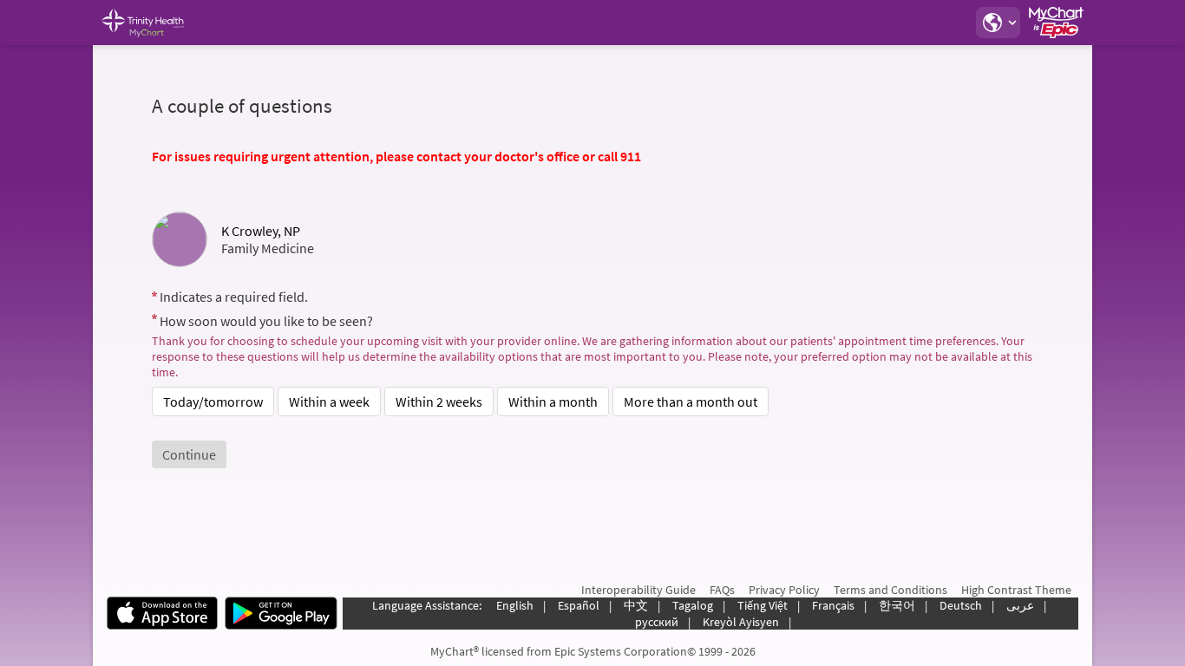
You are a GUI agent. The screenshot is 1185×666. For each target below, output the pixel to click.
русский (656, 622)
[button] (997, 22)
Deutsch (960, 605)
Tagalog (692, 605)
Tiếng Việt (762, 605)
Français (833, 605)
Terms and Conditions (890, 589)
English (515, 605)
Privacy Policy (784, 589)
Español (578, 605)
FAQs (722, 589)
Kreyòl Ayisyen (741, 622)
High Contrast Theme (1016, 589)
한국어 (897, 605)
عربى (1020, 605)
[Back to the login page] (153, 22)
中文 (636, 605)
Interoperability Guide (638, 589)
